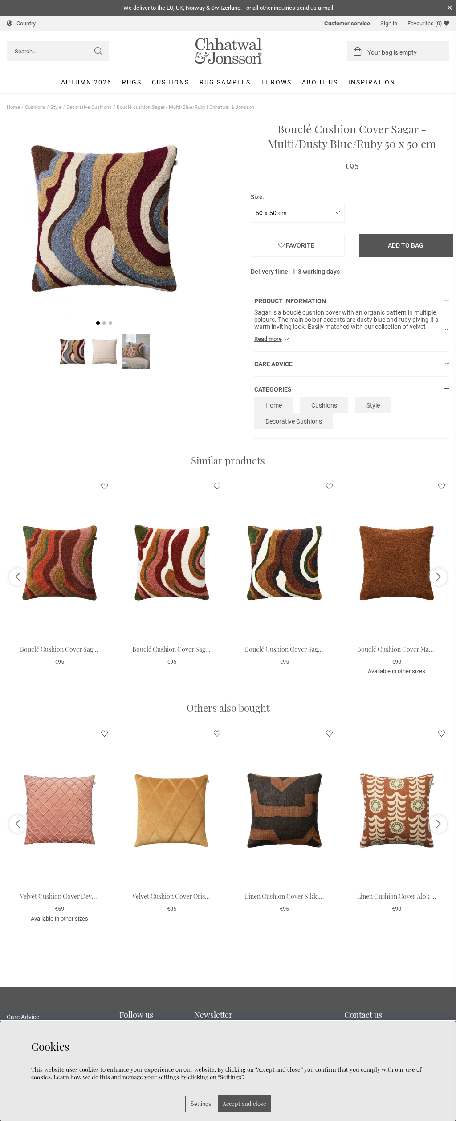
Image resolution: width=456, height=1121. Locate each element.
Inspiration (371, 82)
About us (320, 82)
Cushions (170, 82)
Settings (201, 1104)
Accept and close (244, 1103)
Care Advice (23, 1017)
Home (13, 107)
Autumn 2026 (86, 82)
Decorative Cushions (89, 107)
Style (55, 107)
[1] (104, 218)
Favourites (424, 23)
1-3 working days (316, 271)
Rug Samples (225, 82)
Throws (276, 82)
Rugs (132, 82)
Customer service (347, 23)
